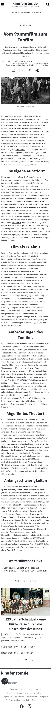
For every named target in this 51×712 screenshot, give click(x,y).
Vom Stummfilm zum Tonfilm (31, 12)
